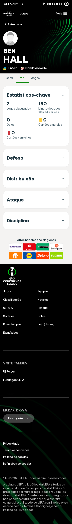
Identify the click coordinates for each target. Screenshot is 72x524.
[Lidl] (29, 255)
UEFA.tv (8, 307)
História (43, 307)
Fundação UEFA (13, 379)
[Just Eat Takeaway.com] (15, 255)
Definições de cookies (17, 463)
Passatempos (12, 324)
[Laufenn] (15, 246)
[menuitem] (34, 13)
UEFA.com (9, 371)
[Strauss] (29, 246)
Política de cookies (15, 456)
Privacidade (11, 443)
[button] (60, 13)
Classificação (12, 299)
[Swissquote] (56, 246)
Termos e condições (16, 450)
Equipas (43, 291)
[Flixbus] (56, 255)
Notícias (43, 299)
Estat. (22, 78)
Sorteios (8, 316)
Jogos (35, 78)
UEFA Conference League (8, 13)
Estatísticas (10, 332)
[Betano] (42, 255)
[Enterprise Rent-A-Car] (42, 246)
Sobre (42, 316)
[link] (24, 13)
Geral (10, 78)
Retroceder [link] (15, 24)
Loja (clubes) (46, 324)
